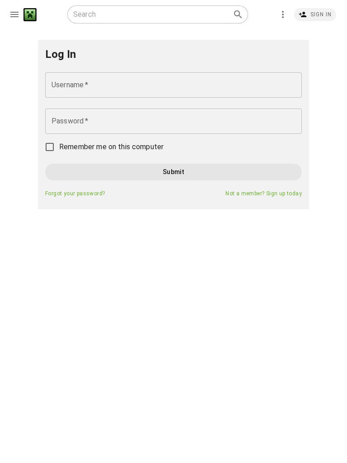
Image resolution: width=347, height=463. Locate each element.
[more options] (283, 14)
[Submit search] (238, 14)
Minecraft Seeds (30, 14)
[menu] (14, 14)
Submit (173, 171)
